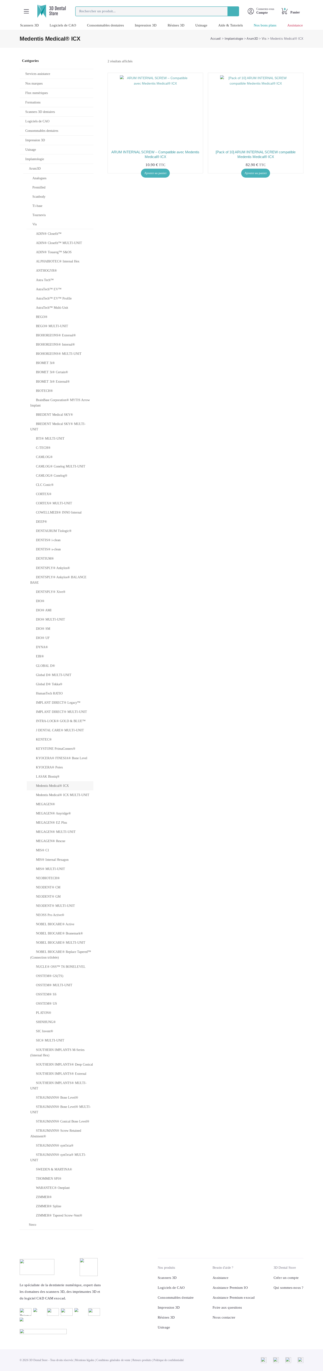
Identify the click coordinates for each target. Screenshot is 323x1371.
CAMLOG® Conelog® (51, 475)
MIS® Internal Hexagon (52, 859)
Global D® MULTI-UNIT (53, 675)
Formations (32, 102)
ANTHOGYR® (46, 270)
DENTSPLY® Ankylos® (53, 568)
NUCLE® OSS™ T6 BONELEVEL (61, 966)
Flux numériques (36, 93)
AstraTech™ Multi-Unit (52, 307)
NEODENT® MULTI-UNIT (55, 906)
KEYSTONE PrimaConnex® (55, 748)
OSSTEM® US (46, 1003)
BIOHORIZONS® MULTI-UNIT (59, 354)
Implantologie (234, 38)
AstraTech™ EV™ (48, 289)
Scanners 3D (29, 25)
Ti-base (37, 206)
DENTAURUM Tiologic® (54, 531)
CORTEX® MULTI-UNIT (54, 503)
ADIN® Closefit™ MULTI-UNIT (59, 243)
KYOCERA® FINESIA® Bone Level (61, 758)
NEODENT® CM (48, 887)
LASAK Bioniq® (48, 776)
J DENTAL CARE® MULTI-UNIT (60, 730)
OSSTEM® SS (46, 994)
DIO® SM (43, 628)
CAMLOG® (44, 457)
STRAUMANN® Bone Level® (57, 1097)
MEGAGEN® (45, 804)
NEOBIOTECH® (48, 878)
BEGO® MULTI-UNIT (52, 326)
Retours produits (142, 1360)
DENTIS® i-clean (48, 540)
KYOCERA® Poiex (49, 767)
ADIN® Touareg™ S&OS (54, 252)
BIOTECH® (44, 391)
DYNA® (42, 647)
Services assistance (37, 74)
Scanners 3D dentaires (40, 112)
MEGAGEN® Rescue (50, 841)
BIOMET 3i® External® (53, 381)
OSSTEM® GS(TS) (49, 976)
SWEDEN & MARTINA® (54, 1169)
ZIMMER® (44, 1197)
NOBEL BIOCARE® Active (55, 924)
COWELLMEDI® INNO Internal (59, 512)
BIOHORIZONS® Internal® (55, 344)
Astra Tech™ (45, 280)
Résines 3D (176, 25)
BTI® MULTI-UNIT (50, 438)
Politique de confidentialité (168, 1360)
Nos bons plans (265, 25)
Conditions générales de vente (113, 1360)
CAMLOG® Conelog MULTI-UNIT (60, 466)
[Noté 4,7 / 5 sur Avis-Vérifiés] (60, 1331)
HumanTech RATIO (49, 693)
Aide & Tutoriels (230, 25)
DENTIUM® (45, 558)
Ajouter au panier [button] (155, 173)
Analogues (39, 178)
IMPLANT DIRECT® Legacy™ (58, 702)
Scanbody (38, 196)
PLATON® (43, 1013)
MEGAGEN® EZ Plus (51, 822)
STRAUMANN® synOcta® (55, 1145)
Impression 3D (146, 25)
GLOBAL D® (45, 666)
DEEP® (41, 521)
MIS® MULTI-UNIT (50, 869)
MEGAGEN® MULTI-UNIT (56, 832)
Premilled (38, 187)
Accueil (215, 38)
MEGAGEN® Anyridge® (53, 813)
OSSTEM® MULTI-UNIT (54, 985)
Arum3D (252, 38)
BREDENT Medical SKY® (54, 414)
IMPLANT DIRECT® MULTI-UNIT (61, 712)
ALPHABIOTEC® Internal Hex (57, 261)
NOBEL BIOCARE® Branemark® (59, 933)
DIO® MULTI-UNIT (50, 619)
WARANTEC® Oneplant (53, 1188)
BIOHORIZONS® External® (56, 335)
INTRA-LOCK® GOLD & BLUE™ (61, 721)
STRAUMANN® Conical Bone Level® (62, 1121)
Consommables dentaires (105, 25)
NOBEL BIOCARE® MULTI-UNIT (60, 942)
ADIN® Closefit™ (48, 234)
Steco (32, 1224)
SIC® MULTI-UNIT (50, 1040)
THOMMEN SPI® (48, 1178)
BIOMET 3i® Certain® (52, 372)
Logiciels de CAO (63, 25)
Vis (264, 38)
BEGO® (42, 317)
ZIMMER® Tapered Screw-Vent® (59, 1215)
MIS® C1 (42, 850)
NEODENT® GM (48, 896)
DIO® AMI (44, 610)
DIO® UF (43, 638)
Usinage (201, 25)
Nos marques (34, 83)
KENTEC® (44, 739)
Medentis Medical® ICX (52, 786)
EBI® (40, 656)
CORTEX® (44, 494)
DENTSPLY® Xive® (50, 592)
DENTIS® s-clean (48, 549)
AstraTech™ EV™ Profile (54, 298)
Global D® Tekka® (49, 684)
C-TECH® (43, 448)
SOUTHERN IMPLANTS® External (61, 1073)
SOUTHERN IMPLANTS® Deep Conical (64, 1064)
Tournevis (39, 215)
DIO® (40, 601)
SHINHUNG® (46, 1022)
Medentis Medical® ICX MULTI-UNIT (62, 795)
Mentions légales (84, 1360)
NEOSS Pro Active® (50, 915)
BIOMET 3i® (45, 363)
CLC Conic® (45, 485)
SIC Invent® (44, 1031)
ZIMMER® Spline (48, 1206)
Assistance (295, 25)
